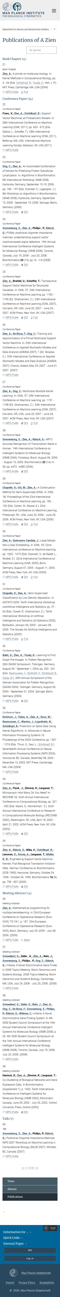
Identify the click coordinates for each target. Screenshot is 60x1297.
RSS (30, 1250)
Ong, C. (6, 166)
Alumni (12, 1189)
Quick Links (11, 1237)
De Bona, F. (19, 333)
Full (26, 92)
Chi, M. (22, 487)
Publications (15, 1196)
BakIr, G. (7, 655)
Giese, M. (7, 678)
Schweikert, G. (10, 956)
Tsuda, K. (38, 82)
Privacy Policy (27, 1282)
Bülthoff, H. (34, 673)
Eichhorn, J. (9, 717)
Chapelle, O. (9, 487)
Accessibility (47, 1282)
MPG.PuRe (12, 92)
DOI (26, 212)
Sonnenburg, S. (11, 228)
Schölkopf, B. (24, 82)
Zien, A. (7, 73)
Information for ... (16, 1232)
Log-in (30, 1258)
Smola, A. (23, 854)
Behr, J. (36, 1004)
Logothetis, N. (43, 721)
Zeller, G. (26, 1004)
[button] (30, 1211)
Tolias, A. (23, 717)
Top (53, 1228)
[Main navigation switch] (54, 10)
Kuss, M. (45, 717)
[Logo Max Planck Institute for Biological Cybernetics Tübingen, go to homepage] (23, 10)
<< (23, 1168)
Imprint (10, 1282)
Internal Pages (13, 1243)
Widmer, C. (25, 1013)
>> (37, 1168)
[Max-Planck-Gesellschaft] (15, 1273)
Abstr (27, 940)
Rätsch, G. (38, 439)
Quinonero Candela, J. (26, 540)
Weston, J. (27, 721)
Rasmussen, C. (17, 673)
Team (11, 1181)
